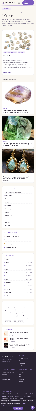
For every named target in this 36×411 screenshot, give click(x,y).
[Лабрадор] (18, 41)
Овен (18, 259)
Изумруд (21, 379)
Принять (18, 408)
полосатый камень (23, 315)
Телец (18, 262)
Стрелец (18, 286)
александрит (8, 321)
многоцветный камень (10, 315)
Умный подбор (6, 379)
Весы (18, 279)
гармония (29, 310)
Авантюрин (8, 195)
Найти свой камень (27, 2)
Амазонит (8, 219)
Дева (18, 276)
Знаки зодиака (23, 361)
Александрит (9, 209)
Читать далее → (7, 72)
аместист (20, 321)
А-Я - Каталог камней (10, 52)
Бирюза (21, 381)
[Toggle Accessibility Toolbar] (32, 407)
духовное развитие (16, 313)
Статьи (21, 365)
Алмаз (7, 212)
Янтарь (21, 384)
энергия (25, 313)
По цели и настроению (8, 372)
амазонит (24, 318)
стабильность (20, 310)
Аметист (7, 222)
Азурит (7, 202)
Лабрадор (21, 52)
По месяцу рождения (8, 377)
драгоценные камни (10, 310)
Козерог (18, 289)
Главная (4, 12)
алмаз (18, 318)
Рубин (20, 377)
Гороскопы (22, 363)
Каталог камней (12, 12)
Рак (18, 269)
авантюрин (7, 307)
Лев (18, 272)
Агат (6, 199)
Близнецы (18, 266)
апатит (12, 318)
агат (15, 321)
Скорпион (18, 282)
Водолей (18, 292)
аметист (7, 313)
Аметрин (7, 225)
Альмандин (8, 215)
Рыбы (18, 296)
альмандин (23, 307)
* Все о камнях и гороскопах (13, 192)
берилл (6, 318)
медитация (15, 307)
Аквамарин (8, 205)
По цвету (4, 374)
